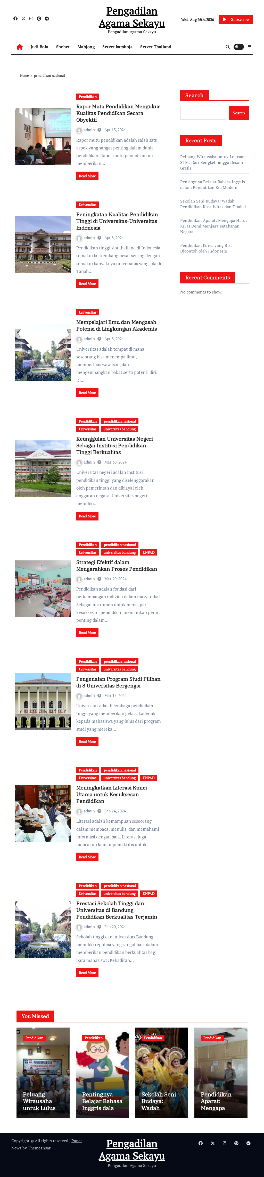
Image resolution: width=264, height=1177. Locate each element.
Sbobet (63, 46)
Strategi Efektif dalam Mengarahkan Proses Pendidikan (116, 565)
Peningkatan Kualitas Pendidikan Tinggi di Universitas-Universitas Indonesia (117, 221)
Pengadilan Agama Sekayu (132, 17)
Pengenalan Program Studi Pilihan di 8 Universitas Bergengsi (118, 682)
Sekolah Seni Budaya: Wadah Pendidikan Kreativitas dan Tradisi (213, 203)
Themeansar (39, 1148)
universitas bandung (120, 428)
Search (194, 95)
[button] (249, 46)
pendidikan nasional (120, 421)
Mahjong (86, 46)
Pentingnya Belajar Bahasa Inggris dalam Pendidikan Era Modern (212, 184)
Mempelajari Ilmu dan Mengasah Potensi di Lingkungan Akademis (116, 325)
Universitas (87, 204)
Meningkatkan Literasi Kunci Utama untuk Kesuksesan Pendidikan (111, 794)
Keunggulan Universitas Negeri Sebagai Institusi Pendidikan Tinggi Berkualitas (114, 445)
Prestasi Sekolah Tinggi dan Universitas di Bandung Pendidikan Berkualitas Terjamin (116, 910)
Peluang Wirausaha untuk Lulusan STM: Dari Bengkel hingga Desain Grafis (212, 162)
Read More (87, 175)
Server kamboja (117, 46)
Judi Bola (39, 46)
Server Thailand (155, 46)
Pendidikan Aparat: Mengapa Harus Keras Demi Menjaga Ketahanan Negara (213, 225)
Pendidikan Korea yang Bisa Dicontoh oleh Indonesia (206, 248)
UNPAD (149, 552)
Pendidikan (88, 96)
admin (90, 129)
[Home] (20, 46)
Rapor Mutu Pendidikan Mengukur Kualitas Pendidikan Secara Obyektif (118, 113)
